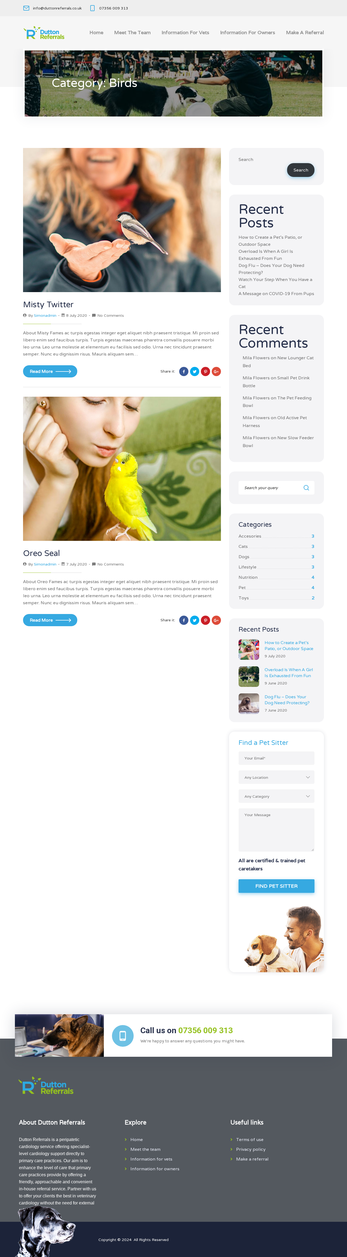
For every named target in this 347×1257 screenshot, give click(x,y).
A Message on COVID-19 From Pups (276, 293)
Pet (276, 587)
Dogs (276, 557)
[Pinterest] (205, 371)
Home (96, 32)
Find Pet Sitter (276, 886)
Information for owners (247, 32)
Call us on (186, 1030)
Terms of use (250, 1139)
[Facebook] (183, 371)
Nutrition (276, 577)
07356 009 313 (113, 8)
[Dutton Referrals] (44, 32)
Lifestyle (276, 567)
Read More (41, 371)
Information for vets (185, 32)
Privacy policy (251, 1149)
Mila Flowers (256, 358)
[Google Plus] (216, 371)
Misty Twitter (48, 305)
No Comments (110, 315)
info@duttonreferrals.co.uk (57, 8)
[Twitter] (194, 371)
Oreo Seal (41, 553)
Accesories (276, 536)
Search (246, 159)
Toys (276, 598)
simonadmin (45, 315)
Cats (276, 546)
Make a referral (305, 32)
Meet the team (132, 32)
